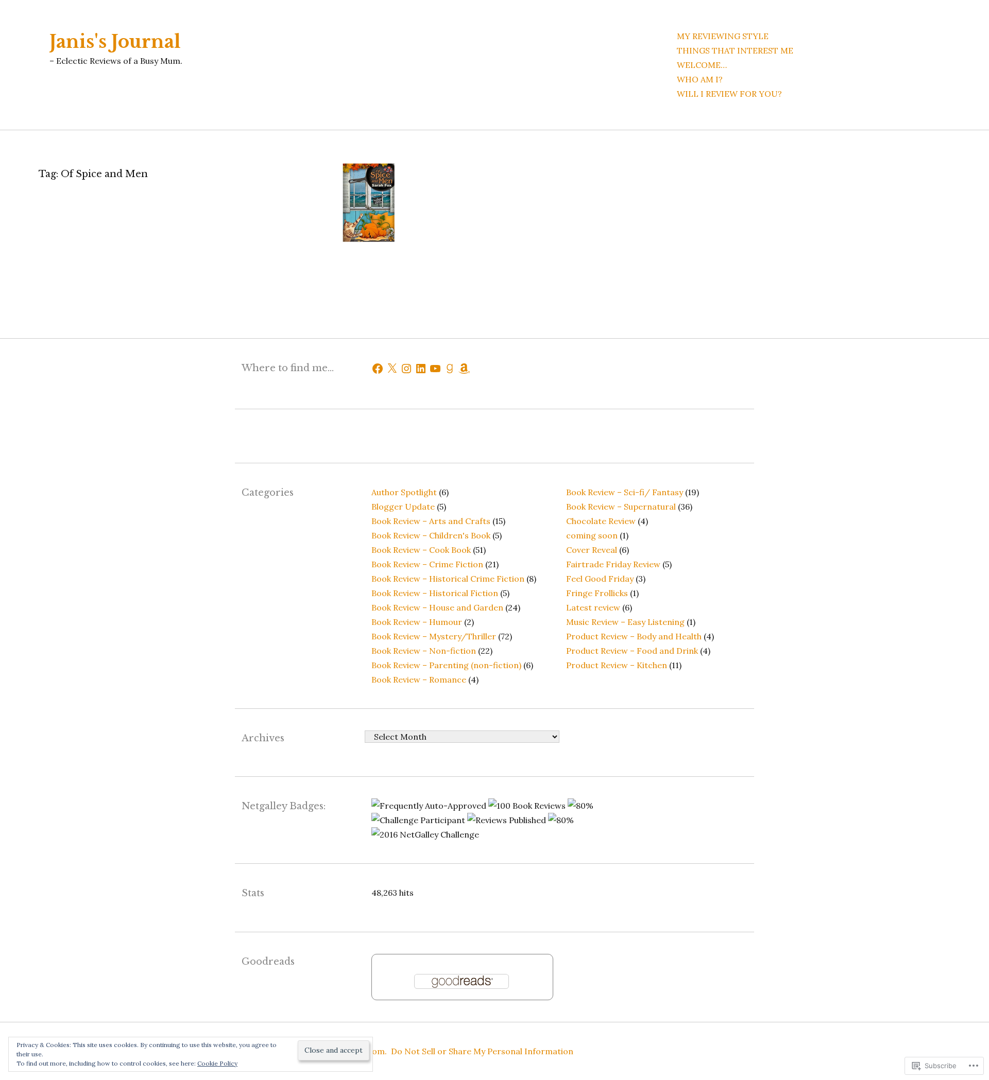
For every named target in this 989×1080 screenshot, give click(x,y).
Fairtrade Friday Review (613, 564)
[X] (392, 368)
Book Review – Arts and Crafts (430, 521)
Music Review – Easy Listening (625, 622)
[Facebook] (377, 368)
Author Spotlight (404, 492)
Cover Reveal (591, 550)
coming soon (592, 535)
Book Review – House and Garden (437, 607)
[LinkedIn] (421, 368)
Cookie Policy (217, 1063)
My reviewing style (723, 36)
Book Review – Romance (418, 679)
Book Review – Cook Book (421, 550)
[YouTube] (435, 368)
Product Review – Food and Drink (632, 651)
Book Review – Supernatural (621, 506)
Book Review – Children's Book (430, 535)
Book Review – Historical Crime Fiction (447, 578)
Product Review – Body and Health (634, 636)
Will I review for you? (729, 94)
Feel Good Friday (600, 578)
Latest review (593, 607)
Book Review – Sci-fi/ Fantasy (624, 492)
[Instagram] (406, 368)
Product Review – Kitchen (616, 665)
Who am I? (700, 79)
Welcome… (702, 65)
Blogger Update (403, 506)
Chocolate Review (601, 521)
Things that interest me (735, 50)
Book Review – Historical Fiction (434, 593)
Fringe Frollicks (597, 593)
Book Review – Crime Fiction (427, 564)
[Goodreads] (450, 368)
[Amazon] (464, 368)
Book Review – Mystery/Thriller (433, 636)
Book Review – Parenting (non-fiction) (446, 665)
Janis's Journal (115, 42)
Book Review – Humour (416, 622)
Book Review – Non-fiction (423, 651)
